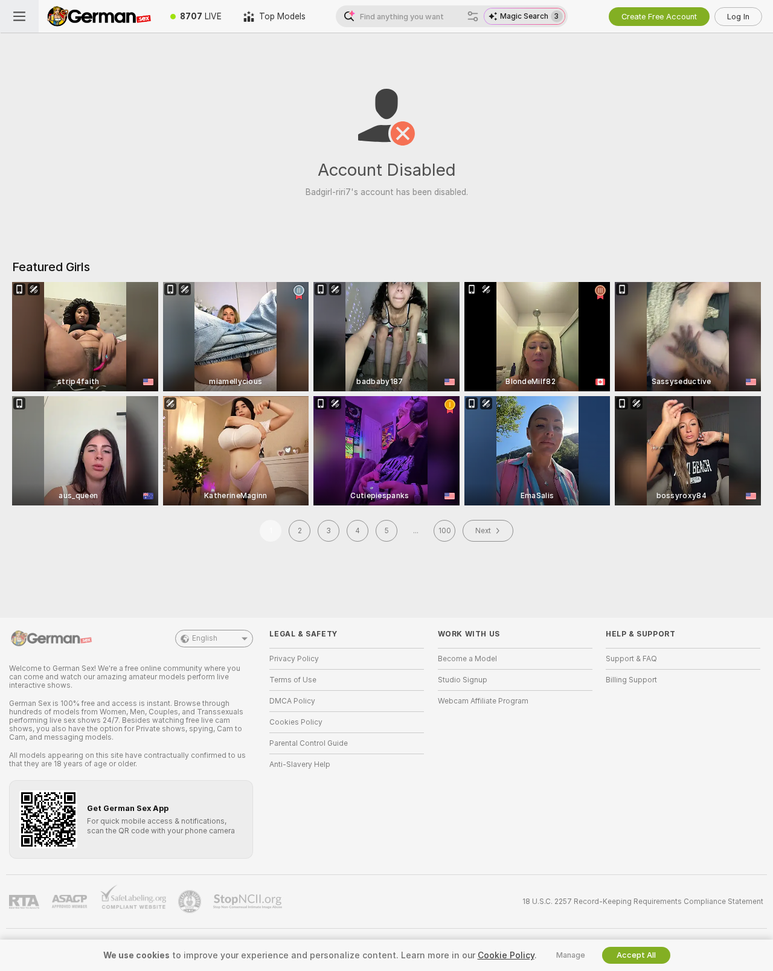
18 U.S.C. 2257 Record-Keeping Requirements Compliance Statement (642, 901)
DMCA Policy (292, 701)
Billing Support (631, 680)
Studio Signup (462, 680)
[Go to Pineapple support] (191, 901)
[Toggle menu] (19, 16)
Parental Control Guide (308, 743)
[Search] (472, 16)
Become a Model (467, 659)
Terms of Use (292, 680)
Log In (738, 16)
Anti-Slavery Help (299, 764)
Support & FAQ (631, 659)
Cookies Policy (295, 722)
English (204, 638)
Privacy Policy (294, 659)
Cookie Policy (506, 955)
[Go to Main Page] (99, 16)
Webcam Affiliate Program (483, 701)
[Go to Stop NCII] (248, 901)
